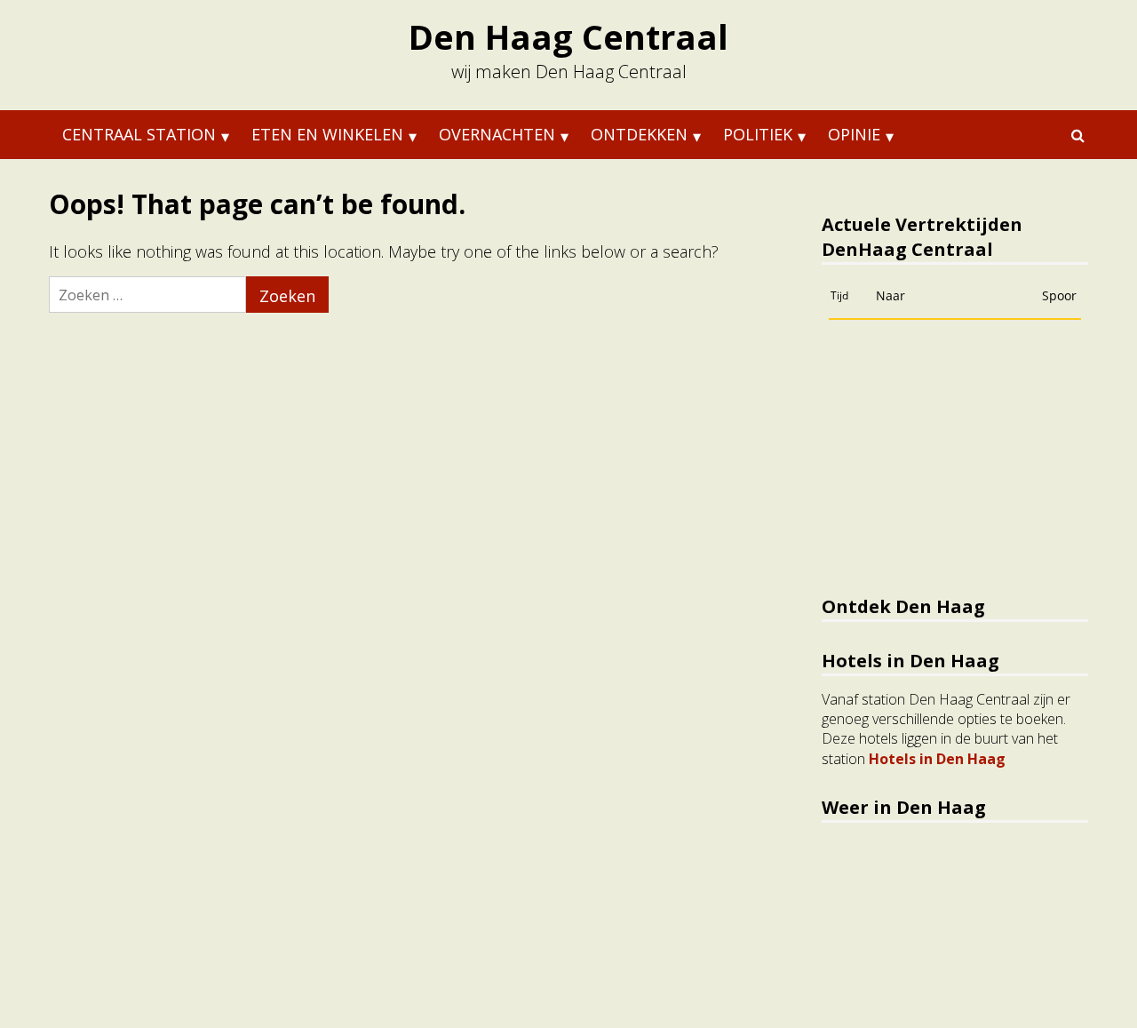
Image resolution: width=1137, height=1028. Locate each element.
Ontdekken (639, 134)
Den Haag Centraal (568, 36)
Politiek (757, 134)
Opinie (854, 134)
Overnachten (497, 134)
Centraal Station (139, 134)
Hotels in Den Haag (937, 759)
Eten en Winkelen (327, 134)
